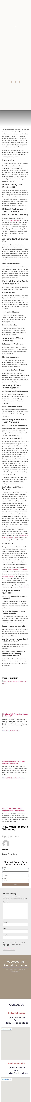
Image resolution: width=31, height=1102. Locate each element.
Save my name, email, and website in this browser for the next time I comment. (14, 944)
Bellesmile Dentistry (8, 576)
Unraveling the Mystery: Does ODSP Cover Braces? (13, 762)
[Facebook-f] (15, 82)
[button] (15, 26)
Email (4, 878)
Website (5, 935)
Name (4, 867)
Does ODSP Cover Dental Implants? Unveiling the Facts (13, 810)
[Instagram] (19, 82)
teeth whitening (14, 220)
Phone (4, 873)
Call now (25, 587)
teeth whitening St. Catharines (18, 569)
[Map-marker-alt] (11, 82)
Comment (6, 902)
